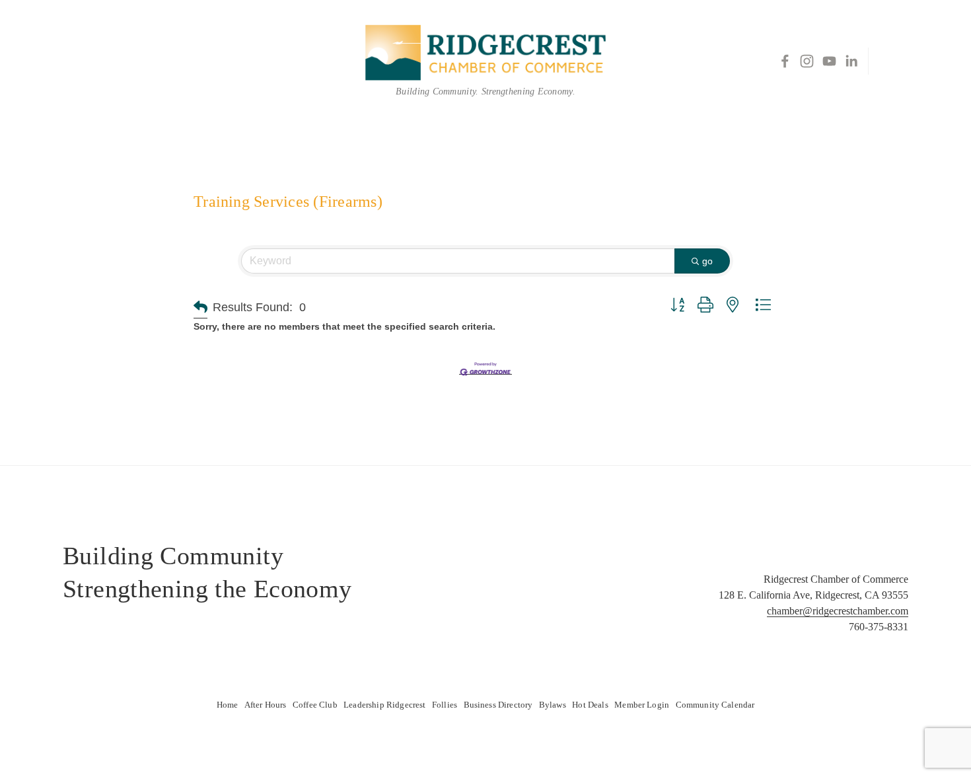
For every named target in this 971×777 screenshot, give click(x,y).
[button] (200, 307)
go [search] (707, 261)
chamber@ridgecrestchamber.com (837, 610)
